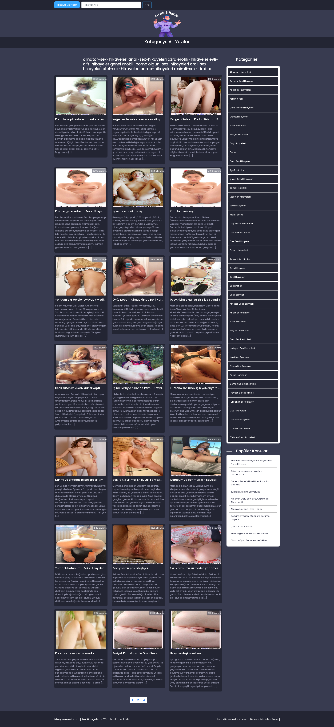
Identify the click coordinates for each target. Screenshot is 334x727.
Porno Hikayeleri (239, 250)
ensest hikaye (248, 719)
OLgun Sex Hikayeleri (241, 223)
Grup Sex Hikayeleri (240, 161)
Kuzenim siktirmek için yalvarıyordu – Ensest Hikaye (251, 462)
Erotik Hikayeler (238, 125)
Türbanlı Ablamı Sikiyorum (245, 491)
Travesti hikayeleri (240, 428)
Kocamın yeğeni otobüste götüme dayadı (250, 517)
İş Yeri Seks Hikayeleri (241, 179)
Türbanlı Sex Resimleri (242, 401)
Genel (233, 152)
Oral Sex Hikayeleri (240, 232)
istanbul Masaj (270, 719)
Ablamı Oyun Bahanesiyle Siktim (249, 540)
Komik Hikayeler (238, 187)
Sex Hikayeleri (237, 277)
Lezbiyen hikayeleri (240, 196)
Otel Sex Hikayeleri (240, 241)
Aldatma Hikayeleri (240, 72)
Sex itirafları (236, 285)
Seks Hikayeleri (238, 268)
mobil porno (237, 214)
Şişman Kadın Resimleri (243, 383)
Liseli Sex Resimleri (240, 357)
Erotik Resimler (238, 321)
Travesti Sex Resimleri (242, 392)
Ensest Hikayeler (239, 116)
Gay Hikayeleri (238, 143)
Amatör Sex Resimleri (242, 303)
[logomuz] (167, 24)
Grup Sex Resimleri (240, 339)
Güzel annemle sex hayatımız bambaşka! (247, 473)
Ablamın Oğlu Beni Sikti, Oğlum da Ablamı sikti (250, 500)
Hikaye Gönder (67, 5)
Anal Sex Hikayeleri (240, 89)
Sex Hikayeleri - (228, 719)
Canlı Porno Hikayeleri (242, 107)
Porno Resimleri (238, 375)
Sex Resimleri (237, 294)
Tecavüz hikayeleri (240, 419)
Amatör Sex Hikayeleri (242, 81)
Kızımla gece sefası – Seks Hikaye (249, 533)
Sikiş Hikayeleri (238, 410)
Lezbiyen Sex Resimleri (242, 348)
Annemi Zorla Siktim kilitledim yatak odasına (250, 483)
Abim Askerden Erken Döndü (247, 509)
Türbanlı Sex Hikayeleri (242, 437)
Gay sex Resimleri (239, 330)
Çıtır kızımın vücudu (241, 526)
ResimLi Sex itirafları (240, 259)
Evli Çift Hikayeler (239, 134)
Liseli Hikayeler (238, 205)
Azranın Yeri (236, 98)
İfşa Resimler (237, 170)
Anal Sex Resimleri (240, 312)
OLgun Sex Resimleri (241, 366)
